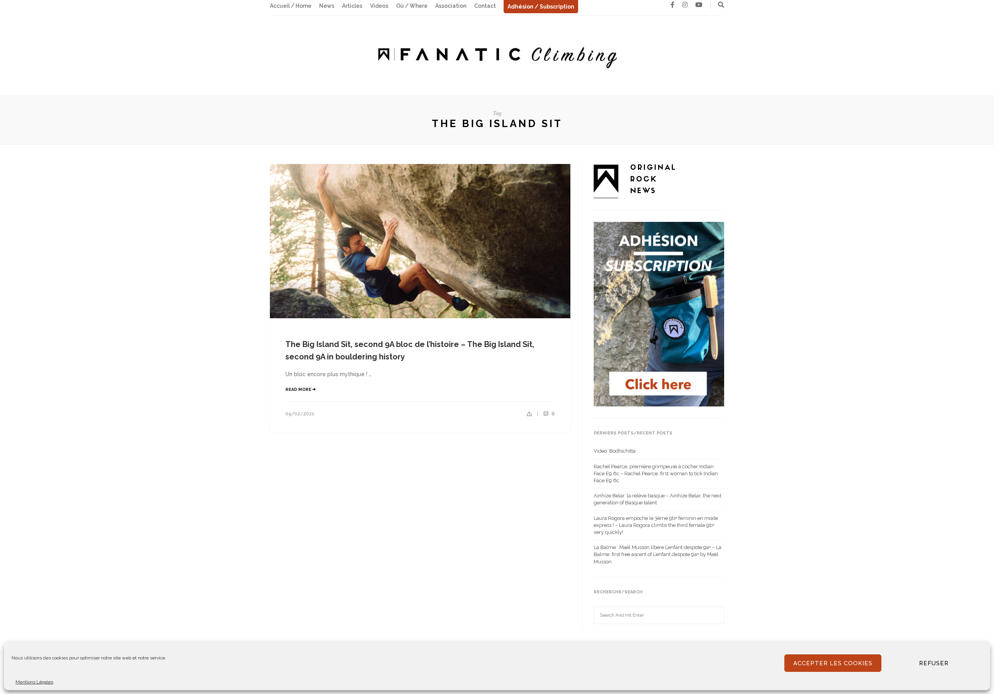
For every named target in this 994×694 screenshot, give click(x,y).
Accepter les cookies (832, 663)
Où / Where (411, 6)
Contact (485, 6)
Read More (299, 389)
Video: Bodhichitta (615, 451)
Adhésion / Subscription (540, 6)
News (326, 6)
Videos (379, 6)
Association (450, 6)
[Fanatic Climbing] (497, 55)
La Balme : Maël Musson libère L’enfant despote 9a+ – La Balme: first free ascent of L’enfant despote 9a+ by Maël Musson (657, 554)
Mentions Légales (34, 682)
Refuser (934, 663)
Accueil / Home (290, 6)
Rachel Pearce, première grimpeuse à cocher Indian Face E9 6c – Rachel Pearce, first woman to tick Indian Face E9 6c (656, 473)
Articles (352, 6)
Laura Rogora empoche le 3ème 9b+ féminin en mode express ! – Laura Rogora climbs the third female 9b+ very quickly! (656, 525)
